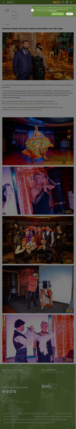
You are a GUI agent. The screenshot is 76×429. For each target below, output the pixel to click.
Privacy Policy (53, 10)
